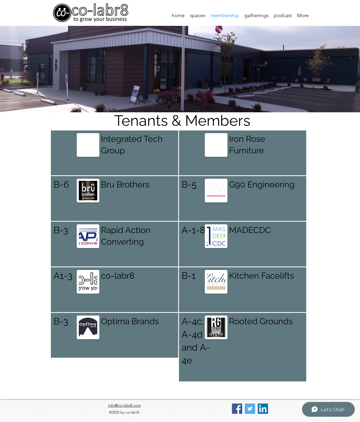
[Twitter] (250, 409)
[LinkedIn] (263, 409)
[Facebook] (237, 409)
